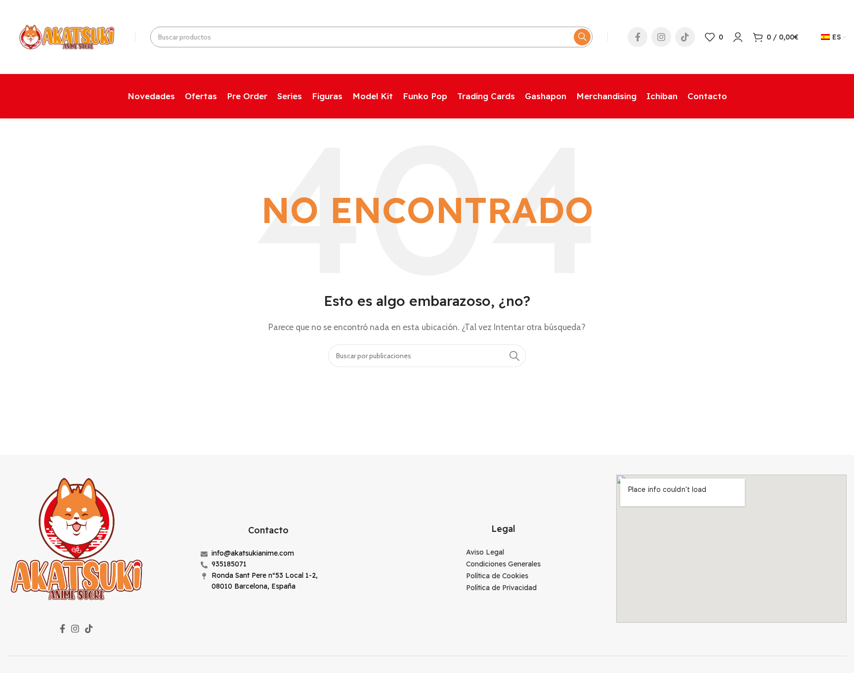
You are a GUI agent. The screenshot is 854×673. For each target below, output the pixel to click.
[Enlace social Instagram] (661, 37)
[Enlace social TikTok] (685, 37)
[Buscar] (582, 37)
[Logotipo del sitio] (66, 36)
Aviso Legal (485, 552)
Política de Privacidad (501, 587)
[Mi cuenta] (738, 37)
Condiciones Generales (503, 564)
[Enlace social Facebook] (637, 37)
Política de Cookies (497, 575)
